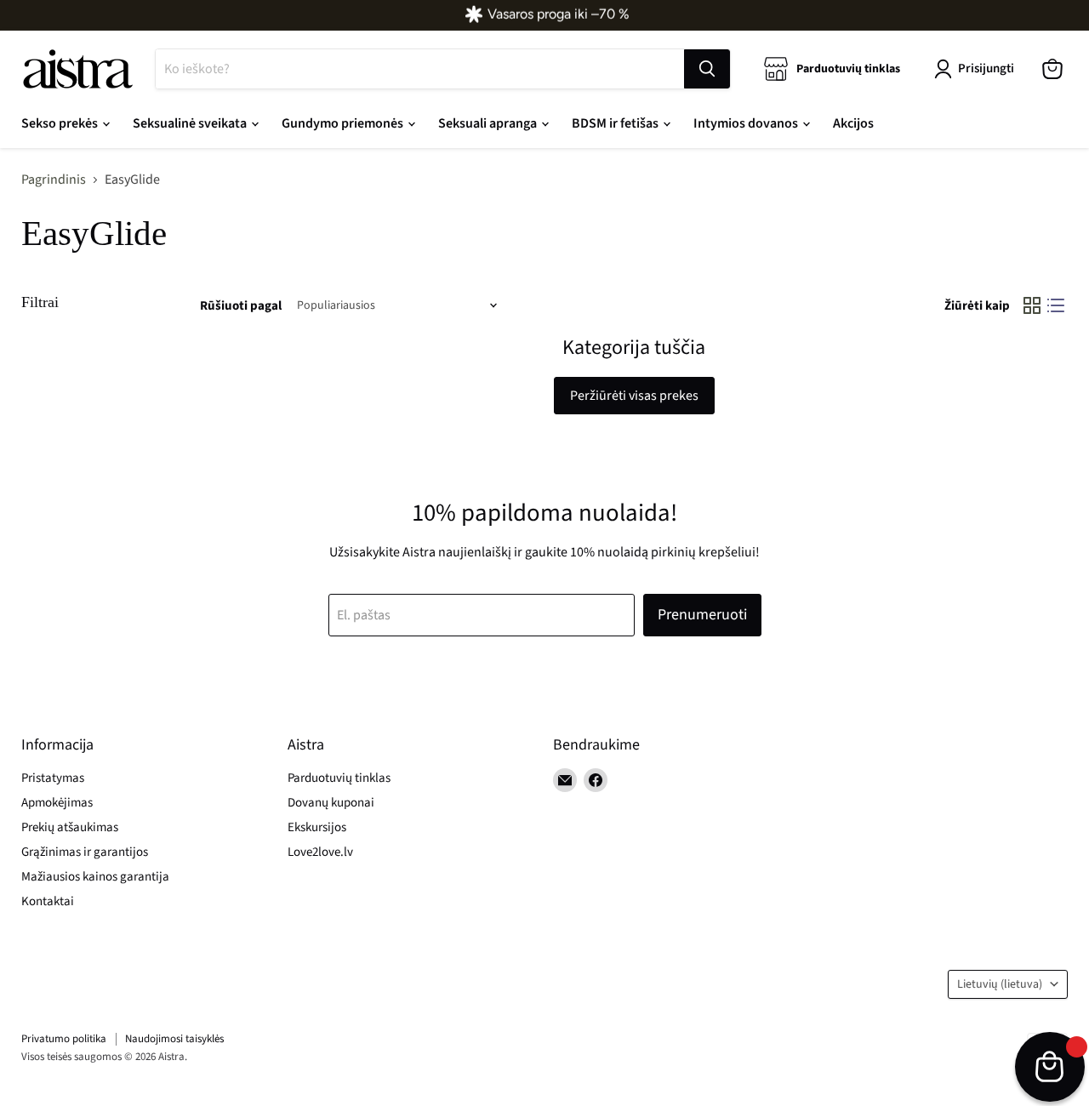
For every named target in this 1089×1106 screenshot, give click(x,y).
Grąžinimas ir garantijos (84, 852)
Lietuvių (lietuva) (999, 984)
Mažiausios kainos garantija (95, 877)
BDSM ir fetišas (616, 123)
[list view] (1056, 305)
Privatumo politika (63, 1038)
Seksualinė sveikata (191, 123)
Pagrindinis (53, 179)
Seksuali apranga (488, 123)
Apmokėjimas (57, 803)
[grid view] (1032, 305)
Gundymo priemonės (344, 123)
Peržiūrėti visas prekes (634, 395)
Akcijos (853, 123)
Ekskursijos (317, 827)
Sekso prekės (60, 123)
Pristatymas (52, 778)
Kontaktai (47, 901)
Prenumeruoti (702, 614)
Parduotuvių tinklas (339, 778)
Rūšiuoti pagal (241, 306)
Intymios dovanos (747, 123)
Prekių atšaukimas (69, 827)
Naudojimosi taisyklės (174, 1038)
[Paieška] (707, 68)
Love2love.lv (320, 852)
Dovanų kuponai (331, 803)
